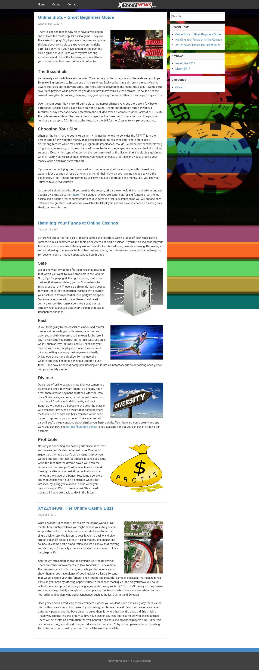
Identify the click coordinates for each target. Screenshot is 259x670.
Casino (56, 4)
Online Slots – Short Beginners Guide (76, 17)
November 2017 (185, 63)
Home (41, 4)
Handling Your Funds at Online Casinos (78, 223)
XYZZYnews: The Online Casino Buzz (75, 508)
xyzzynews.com (141, 660)
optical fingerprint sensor (81, 426)
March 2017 (182, 68)
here (76, 194)
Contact (72, 4)
